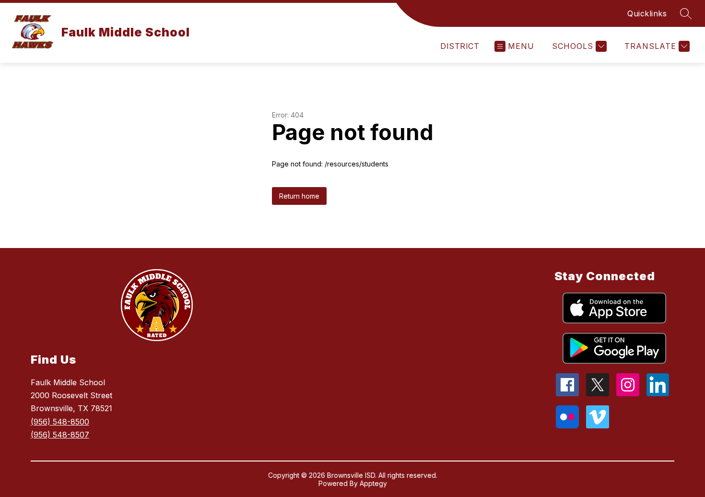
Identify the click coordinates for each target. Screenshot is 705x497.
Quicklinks (647, 13)
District (459, 46)
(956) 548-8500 (60, 421)
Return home (299, 196)
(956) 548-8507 (60, 434)
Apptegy (373, 483)
